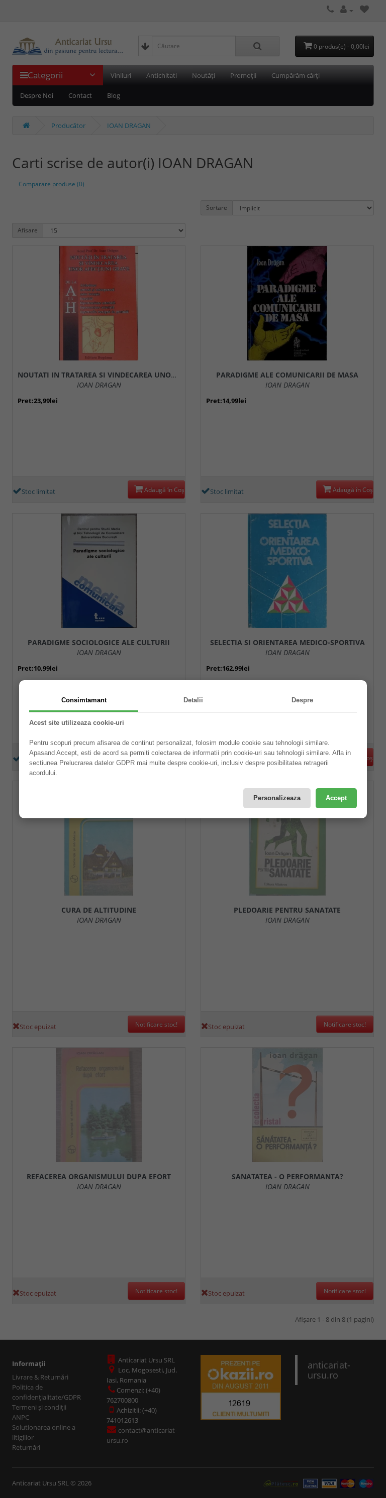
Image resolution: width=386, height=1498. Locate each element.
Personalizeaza (277, 798)
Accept (336, 798)
